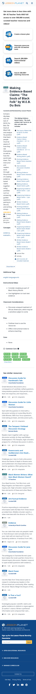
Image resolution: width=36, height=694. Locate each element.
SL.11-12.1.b (16, 359)
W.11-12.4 (15, 357)
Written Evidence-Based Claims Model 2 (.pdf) (24, 249)
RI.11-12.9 (7, 357)
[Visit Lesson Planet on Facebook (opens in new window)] (10, 685)
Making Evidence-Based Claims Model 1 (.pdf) (24, 215)
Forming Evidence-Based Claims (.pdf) (23, 180)
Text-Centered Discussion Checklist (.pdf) (23, 168)
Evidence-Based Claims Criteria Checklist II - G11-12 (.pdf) (23, 149)
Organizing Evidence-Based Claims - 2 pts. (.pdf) (24, 191)
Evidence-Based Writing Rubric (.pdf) (23, 155)
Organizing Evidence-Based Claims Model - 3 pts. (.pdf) (24, 235)
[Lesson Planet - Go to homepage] (13, 3)
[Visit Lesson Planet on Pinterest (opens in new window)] (26, 685)
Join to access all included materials (23, 260)
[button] (32, 3)
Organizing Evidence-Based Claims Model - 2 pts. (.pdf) (24, 229)
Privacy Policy (16, 680)
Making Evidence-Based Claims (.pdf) (23, 185)
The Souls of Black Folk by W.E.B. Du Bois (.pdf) (24, 132)
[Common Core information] (18, 348)
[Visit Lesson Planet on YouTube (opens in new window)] (22, 685)
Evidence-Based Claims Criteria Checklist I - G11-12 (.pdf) (23, 140)
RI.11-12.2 (15, 354)
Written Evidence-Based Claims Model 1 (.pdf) (24, 242)
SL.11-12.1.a (7, 359)
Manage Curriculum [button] (11, 665)
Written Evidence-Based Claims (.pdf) (23, 203)
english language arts (11, 277)
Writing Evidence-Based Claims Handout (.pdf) (24, 174)
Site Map (8, 680)
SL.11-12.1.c (26, 359)
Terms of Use (27, 680)
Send (29, 642)
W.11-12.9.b (23, 357)
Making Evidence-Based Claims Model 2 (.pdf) (24, 222)
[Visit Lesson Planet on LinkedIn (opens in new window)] (18, 685)
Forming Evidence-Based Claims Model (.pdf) (23, 209)
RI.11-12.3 (23, 354)
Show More (7, 362)
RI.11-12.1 (7, 354)
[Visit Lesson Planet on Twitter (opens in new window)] (14, 685)
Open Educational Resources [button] (15, 650)
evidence (6, 233)
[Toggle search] (27, 3)
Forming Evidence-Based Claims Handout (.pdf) (24, 161)
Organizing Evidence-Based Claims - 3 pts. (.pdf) (24, 197)
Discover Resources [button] (11, 658)
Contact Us (18, 674)
